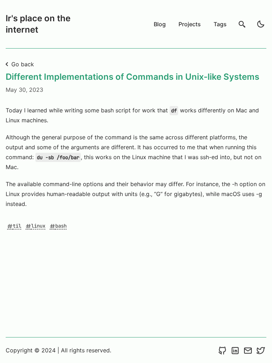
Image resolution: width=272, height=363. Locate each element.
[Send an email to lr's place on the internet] (248, 350)
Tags (220, 24)
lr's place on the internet (38, 24)
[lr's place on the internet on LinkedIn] (235, 350)
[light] (260, 24)
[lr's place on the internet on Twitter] (260, 350)
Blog (160, 24)
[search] (242, 24)
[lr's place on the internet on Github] (222, 350)
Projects (189, 24)
